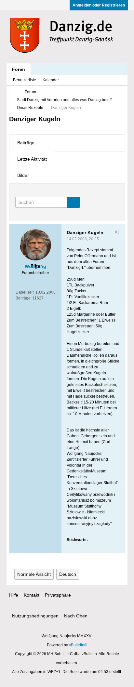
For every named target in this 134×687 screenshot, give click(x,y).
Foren (18, 69)
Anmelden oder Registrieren (99, 5)
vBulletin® (78, 645)
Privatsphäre (58, 595)
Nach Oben (75, 615)
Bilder (23, 175)
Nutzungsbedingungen (35, 615)
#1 (117, 232)
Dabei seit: (25, 292)
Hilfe (13, 595)
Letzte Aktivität (32, 159)
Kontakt (31, 595)
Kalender (51, 80)
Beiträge (25, 142)
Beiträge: (24, 298)
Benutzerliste (24, 80)
